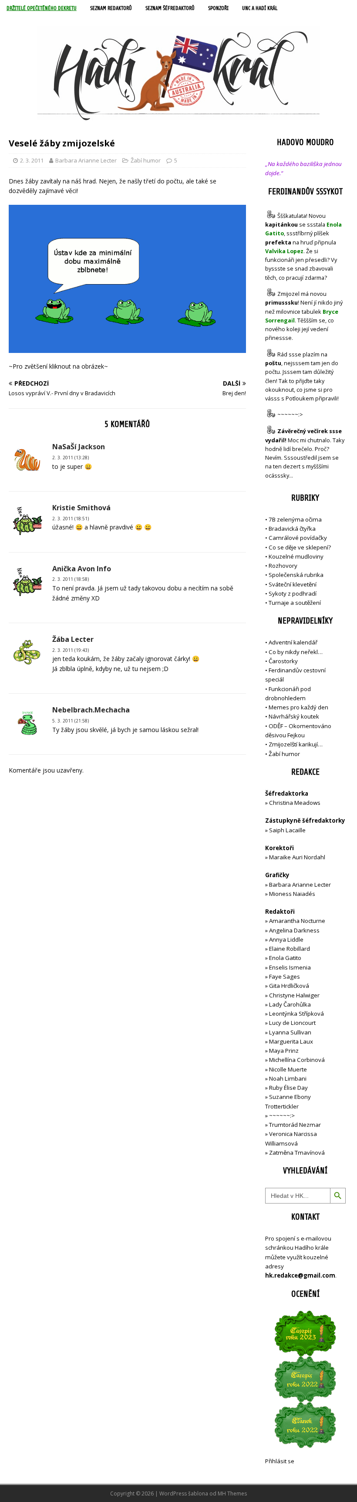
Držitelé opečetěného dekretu (42, 8)
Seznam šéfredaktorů (170, 8)
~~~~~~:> (290, 415)
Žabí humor (146, 160)
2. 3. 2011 (32, 160)
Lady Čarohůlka (290, 1004)
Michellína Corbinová (297, 1060)
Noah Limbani (287, 1078)
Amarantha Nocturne (296, 921)
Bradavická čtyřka (292, 528)
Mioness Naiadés (292, 894)
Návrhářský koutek (294, 716)
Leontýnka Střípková (296, 1013)
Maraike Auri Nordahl (297, 857)
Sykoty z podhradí (293, 593)
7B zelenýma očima (295, 519)
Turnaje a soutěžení (295, 603)
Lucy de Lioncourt (292, 1023)
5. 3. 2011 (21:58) (70, 721)
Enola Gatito (285, 958)
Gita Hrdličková (289, 986)
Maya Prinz (284, 1050)
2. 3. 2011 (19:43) (70, 650)
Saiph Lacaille (287, 830)
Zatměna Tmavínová (297, 1152)
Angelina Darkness (294, 930)
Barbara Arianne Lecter (86, 160)
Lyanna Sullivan (290, 1032)
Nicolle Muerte (288, 1069)
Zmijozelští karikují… (296, 744)
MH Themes (232, 1493)
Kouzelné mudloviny (296, 556)
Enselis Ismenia (290, 967)
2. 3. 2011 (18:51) (70, 518)
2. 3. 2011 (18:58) (70, 579)
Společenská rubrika (296, 575)
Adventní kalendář (293, 642)
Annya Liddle (286, 939)
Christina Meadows (294, 803)
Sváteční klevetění (293, 584)
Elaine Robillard (289, 949)
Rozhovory (283, 566)
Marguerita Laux (291, 1041)
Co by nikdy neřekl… (296, 652)
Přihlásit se (279, 1461)
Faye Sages (284, 976)
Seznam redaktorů (111, 8)
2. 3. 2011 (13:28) (70, 457)
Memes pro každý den (298, 707)
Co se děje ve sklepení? (300, 547)
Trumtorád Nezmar (295, 1125)
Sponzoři (218, 8)
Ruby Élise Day (288, 1088)
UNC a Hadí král (259, 8)
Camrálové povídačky (298, 538)
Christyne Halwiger (294, 995)
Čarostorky (283, 661)
